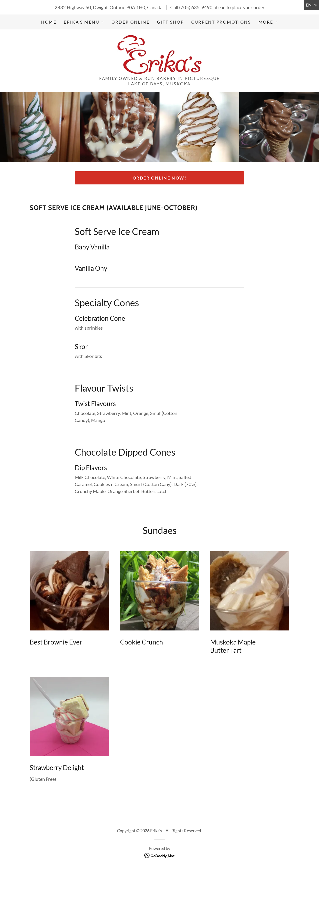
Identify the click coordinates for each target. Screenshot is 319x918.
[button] (84, 22)
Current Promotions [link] (221, 22)
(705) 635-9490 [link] (196, 7)
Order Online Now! (160, 177)
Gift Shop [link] (170, 22)
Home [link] (48, 22)
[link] (159, 54)
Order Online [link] (130, 22)
